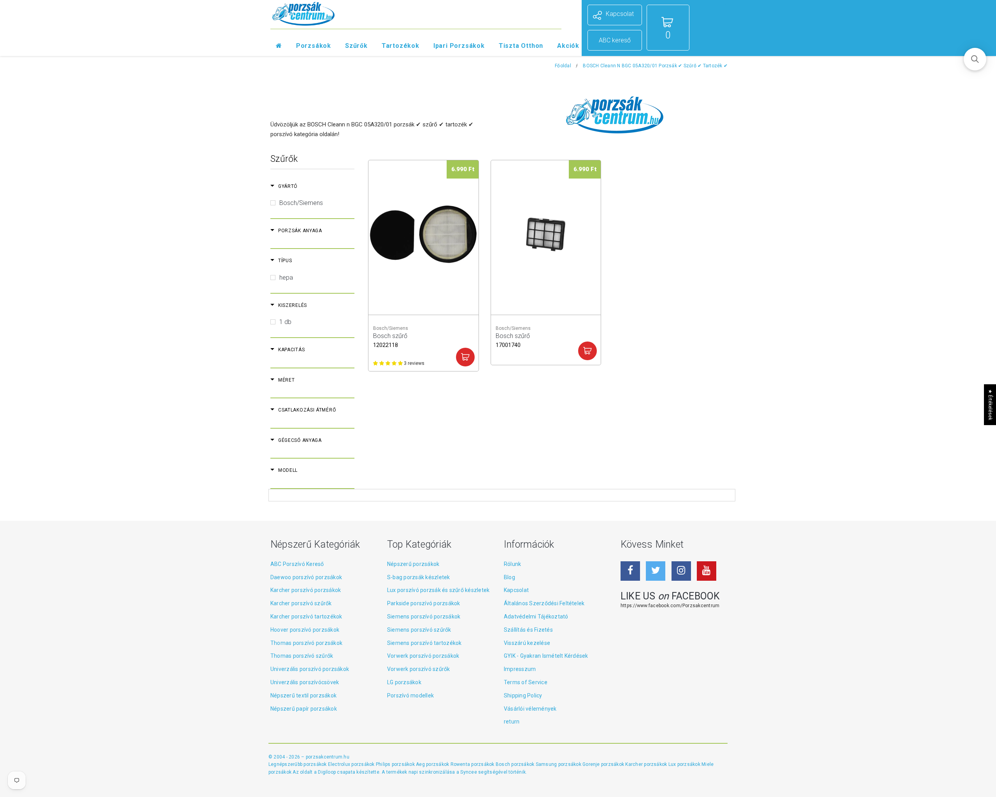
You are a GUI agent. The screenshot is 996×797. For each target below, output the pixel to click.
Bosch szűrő (390, 339)
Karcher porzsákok (646, 764)
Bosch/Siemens (301, 203)
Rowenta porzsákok (473, 764)
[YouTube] (706, 571)
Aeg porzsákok (433, 764)
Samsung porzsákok (559, 764)
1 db (285, 322)
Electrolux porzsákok (351, 764)
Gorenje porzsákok (603, 764)
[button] (975, 59)
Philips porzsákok (396, 764)
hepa (286, 277)
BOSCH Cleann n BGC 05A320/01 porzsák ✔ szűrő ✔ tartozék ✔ (655, 65)
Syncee (468, 772)
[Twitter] (655, 571)
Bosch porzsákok (516, 764)
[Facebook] (630, 571)
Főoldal (563, 65)
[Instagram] (681, 571)
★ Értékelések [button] (990, 404)
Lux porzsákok (684, 764)
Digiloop (327, 772)
